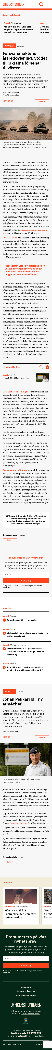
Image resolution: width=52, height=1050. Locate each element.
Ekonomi (20, 46)
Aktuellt (7, 23)
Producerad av (41, 1044)
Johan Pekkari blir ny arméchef (16, 378)
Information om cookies (26, 995)
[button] (41, 4)
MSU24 (14, 629)
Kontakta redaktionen (26, 991)
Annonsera (26, 987)
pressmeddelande (19, 823)
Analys (47, 906)
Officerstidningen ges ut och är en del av (26, 1012)
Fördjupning (10, 906)
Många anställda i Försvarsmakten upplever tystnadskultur (20, 914)
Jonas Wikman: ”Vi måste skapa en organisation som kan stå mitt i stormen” (18, 29)
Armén (20, 857)
